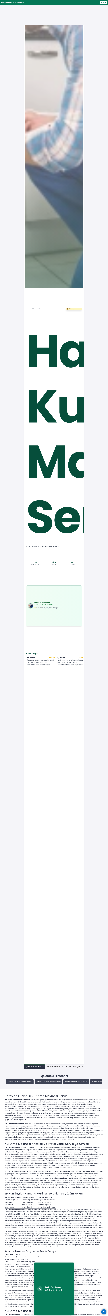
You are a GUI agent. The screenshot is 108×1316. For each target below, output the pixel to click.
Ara (104, 2)
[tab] (34, 1066)
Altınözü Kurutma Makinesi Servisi (20, 1082)
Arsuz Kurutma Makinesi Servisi (76, 1082)
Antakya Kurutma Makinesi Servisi (48, 1082)
